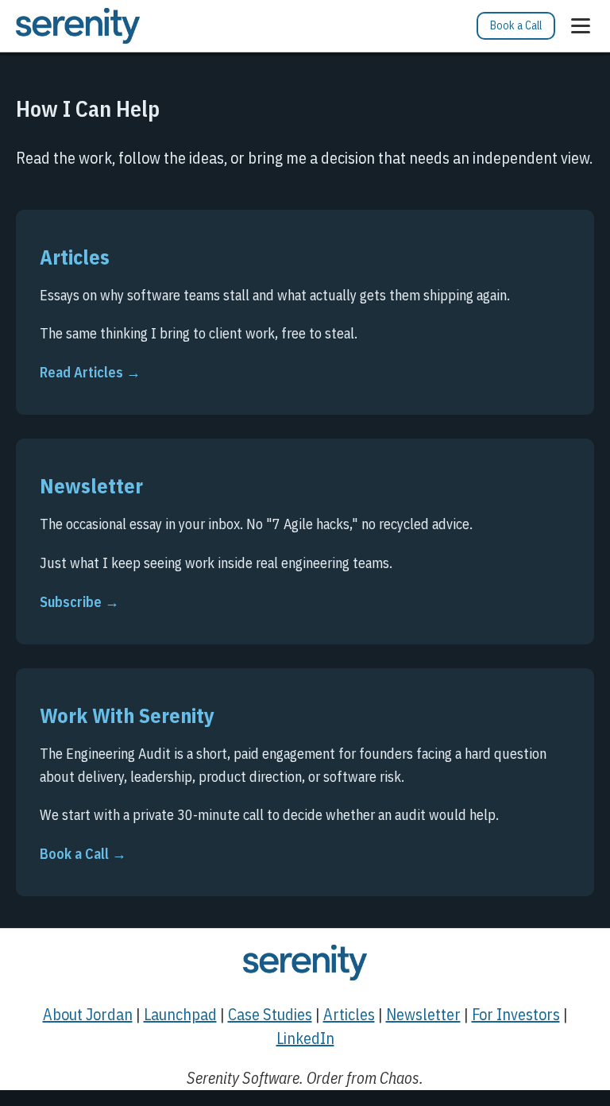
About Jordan (88, 1014)
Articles (349, 1014)
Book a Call (516, 25)
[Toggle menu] (580, 25)
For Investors (516, 1014)
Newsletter (423, 1014)
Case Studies (270, 1014)
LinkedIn (305, 1038)
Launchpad (180, 1014)
